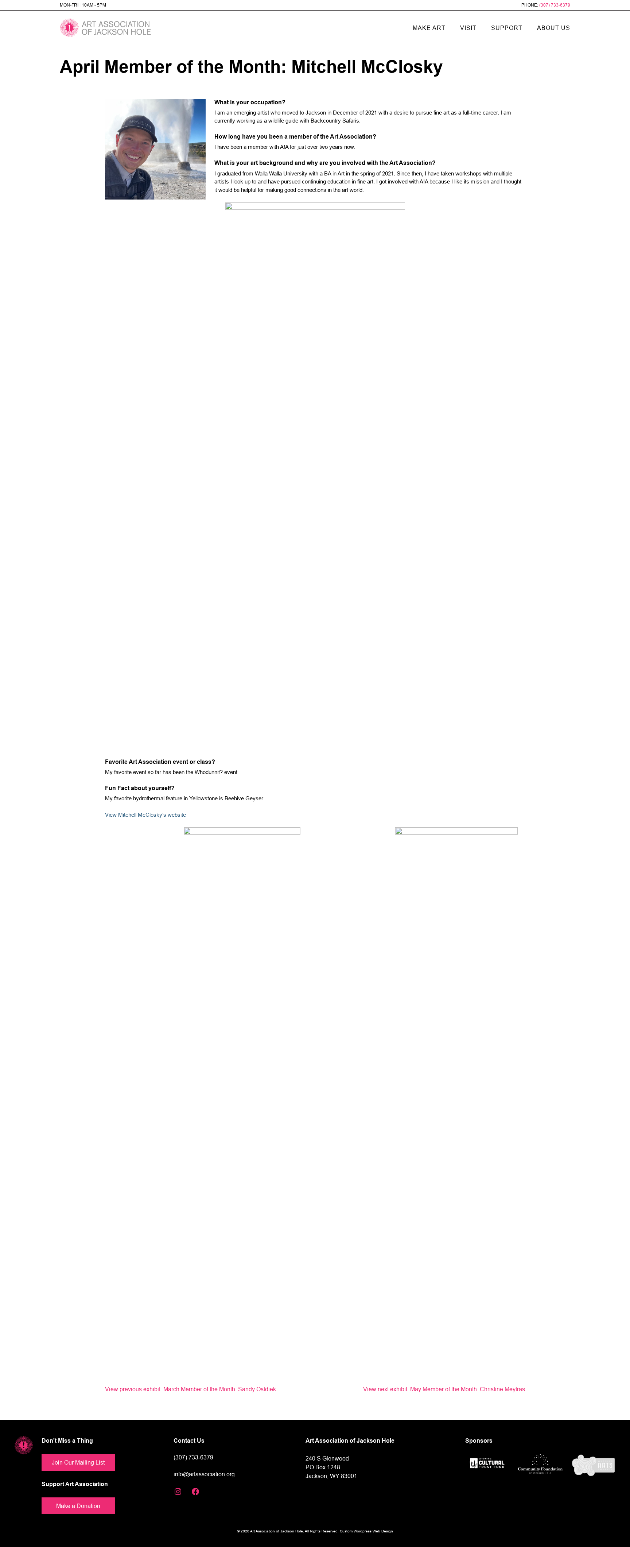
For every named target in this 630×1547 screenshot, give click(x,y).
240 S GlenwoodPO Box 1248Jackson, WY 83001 (331, 1467)
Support (506, 27)
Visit (468, 27)
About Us (553, 27)
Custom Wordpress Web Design (366, 1531)
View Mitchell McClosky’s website (145, 815)
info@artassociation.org (204, 1474)
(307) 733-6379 (554, 5)
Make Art (429, 27)
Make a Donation (78, 1505)
